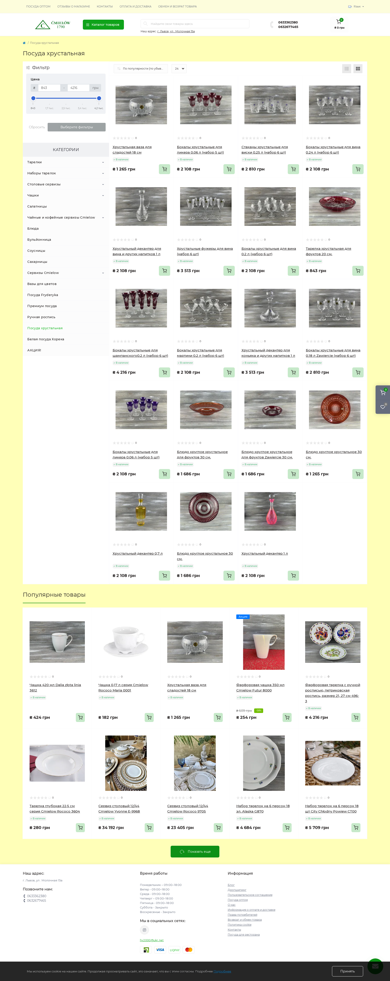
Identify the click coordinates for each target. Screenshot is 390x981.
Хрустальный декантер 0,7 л (138, 553)
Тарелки (34, 162)
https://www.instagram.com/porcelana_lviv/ (144, 929)
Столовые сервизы (43, 184)
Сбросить (37, 127)
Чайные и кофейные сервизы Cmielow (61, 217)
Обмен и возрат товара (177, 6)
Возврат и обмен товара (245, 919)
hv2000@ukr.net (152, 940)
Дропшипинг (237, 890)
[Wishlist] (166, 91)
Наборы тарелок (41, 173)
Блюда (33, 229)
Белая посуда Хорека (45, 339)
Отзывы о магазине (73, 6)
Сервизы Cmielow (43, 273)
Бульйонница (39, 240)
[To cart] (164, 169)
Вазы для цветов (42, 284)
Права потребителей (242, 914)
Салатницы (37, 206)
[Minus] (315, 489)
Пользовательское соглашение (250, 895)
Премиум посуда (42, 306)
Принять (347, 971)
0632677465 (288, 27)
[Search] (146, 23)
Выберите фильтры (76, 127)
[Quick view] (166, 82)
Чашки (33, 195)
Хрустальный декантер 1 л (264, 553)
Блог (231, 885)
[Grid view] (357, 68)
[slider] (33, 98)
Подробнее (222, 971)
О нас (232, 904)
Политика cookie (239, 924)
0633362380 (288, 22)
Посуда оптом (38, 6)
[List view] (346, 68)
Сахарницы (37, 262)
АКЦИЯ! (34, 350)
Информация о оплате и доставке (251, 909)
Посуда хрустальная (45, 328)
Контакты (105, 6)
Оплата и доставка (135, 6)
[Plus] (354, 489)
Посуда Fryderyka (42, 295)
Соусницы (36, 251)
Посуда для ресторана (244, 934)
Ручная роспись (41, 317)
